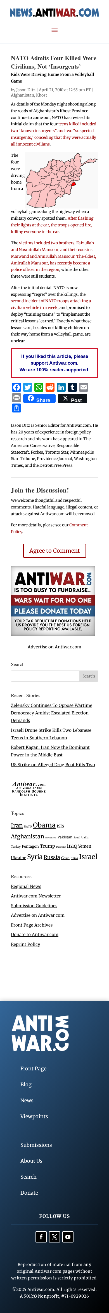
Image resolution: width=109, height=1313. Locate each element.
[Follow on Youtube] (68, 1236)
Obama (44, 825)
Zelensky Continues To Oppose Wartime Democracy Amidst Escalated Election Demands (51, 713)
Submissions (36, 1145)
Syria (34, 857)
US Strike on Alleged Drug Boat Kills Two (53, 764)
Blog (26, 1084)
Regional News (26, 886)
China (74, 858)
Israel (88, 856)
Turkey (16, 846)
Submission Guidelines (34, 905)
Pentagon (30, 846)
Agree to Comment (54, 550)
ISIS (60, 826)
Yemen (84, 846)
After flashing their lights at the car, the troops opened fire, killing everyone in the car (52, 225)
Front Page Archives (32, 925)
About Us (31, 1161)
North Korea (50, 837)
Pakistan (65, 837)
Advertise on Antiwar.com (54, 647)
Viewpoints (34, 1116)
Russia (52, 857)
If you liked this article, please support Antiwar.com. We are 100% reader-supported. (54, 362)
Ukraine (18, 857)
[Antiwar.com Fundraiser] (53, 634)
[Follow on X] (54, 1236)
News (27, 1100)
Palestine (61, 846)
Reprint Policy (25, 944)
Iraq (72, 846)
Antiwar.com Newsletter (36, 896)
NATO (28, 826)
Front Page (33, 1068)
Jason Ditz (25, 89)
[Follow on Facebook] (41, 1236)
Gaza (65, 857)
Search (28, 1177)
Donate (29, 1193)
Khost (41, 95)
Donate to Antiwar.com (34, 934)
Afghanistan (22, 95)
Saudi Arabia (81, 837)
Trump (47, 846)
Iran (17, 825)
